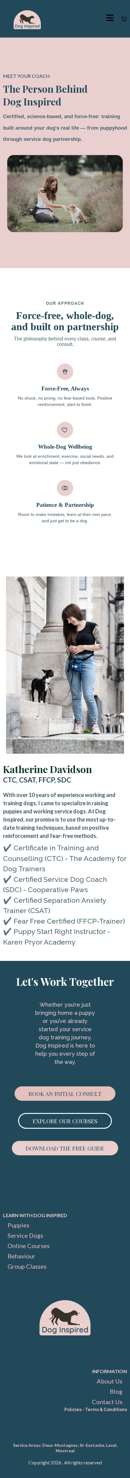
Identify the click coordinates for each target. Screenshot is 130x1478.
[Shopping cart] (124, 19)
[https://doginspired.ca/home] (27, 19)
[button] (110, 18)
